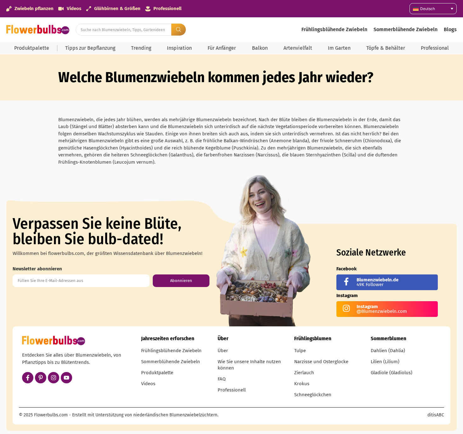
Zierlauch (304, 372)
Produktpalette (31, 48)
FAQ (222, 379)
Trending (141, 48)
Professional (435, 48)
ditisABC (435, 415)
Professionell (232, 390)
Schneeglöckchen (312, 394)
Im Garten (339, 48)
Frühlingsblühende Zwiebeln (334, 29)
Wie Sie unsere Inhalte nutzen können (249, 365)
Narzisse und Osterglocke (321, 361)
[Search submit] (178, 30)
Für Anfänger (222, 48)
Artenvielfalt (297, 48)
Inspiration (179, 48)
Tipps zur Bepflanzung (90, 48)
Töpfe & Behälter (385, 48)
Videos (148, 383)
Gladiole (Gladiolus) (391, 372)
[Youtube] (66, 377)
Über (223, 350)
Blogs (450, 29)
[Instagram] (53, 377)
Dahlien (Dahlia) (388, 350)
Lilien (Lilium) (385, 361)
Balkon (260, 48)
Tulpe (300, 350)
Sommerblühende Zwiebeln (405, 29)
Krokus (301, 383)
